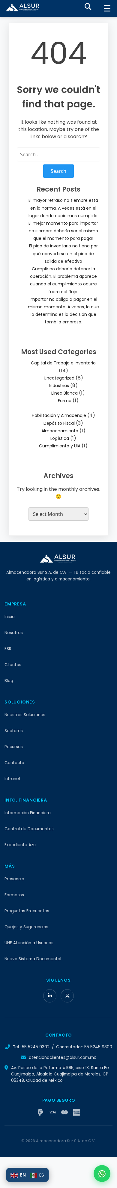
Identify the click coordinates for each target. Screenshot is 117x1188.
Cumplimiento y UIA (59, 446)
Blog (8, 681)
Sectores (13, 731)
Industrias (59, 386)
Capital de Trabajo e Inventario (63, 363)
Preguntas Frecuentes (26, 911)
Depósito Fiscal (59, 423)
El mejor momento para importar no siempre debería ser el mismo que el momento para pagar (63, 230)
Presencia (14, 879)
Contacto (14, 763)
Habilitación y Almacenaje (59, 415)
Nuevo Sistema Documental (32, 959)
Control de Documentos (29, 829)
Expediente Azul (20, 845)
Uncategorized (59, 378)
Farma (64, 401)
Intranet (12, 779)
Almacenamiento (59, 431)
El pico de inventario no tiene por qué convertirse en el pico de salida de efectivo (63, 253)
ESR (7, 649)
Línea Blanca (64, 393)
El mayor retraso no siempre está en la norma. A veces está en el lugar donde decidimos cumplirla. (63, 207)
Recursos (13, 747)
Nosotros (13, 633)
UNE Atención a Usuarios (28, 943)
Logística (59, 438)
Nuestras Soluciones (24, 715)
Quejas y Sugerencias (26, 927)
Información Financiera (27, 813)
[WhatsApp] (102, 1173)
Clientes (12, 665)
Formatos (14, 895)
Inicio (9, 617)
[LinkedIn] (49, 995)
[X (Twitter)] (67, 995)
